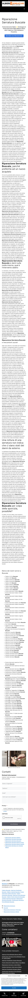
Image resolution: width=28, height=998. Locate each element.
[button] (26, 975)
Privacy (4, 805)
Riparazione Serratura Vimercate (12, 909)
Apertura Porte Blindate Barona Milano (12, 954)
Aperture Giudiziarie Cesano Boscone (12, 960)
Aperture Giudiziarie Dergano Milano (11, 969)
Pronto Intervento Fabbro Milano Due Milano (13, 962)
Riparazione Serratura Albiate (11, 911)
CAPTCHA (5, 813)
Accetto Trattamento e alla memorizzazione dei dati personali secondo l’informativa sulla (13, 810)
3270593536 (10, 932)
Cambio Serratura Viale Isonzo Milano (12, 967)
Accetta (14, 987)
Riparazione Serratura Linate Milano (11, 965)
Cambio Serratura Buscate (9, 898)
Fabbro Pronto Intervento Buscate (16, 897)
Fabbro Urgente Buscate (13, 892)
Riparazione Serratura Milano (12, 837)
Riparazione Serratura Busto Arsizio (14, 842)
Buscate (6, 908)
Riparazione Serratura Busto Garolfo (14, 844)
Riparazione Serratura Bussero (13, 841)
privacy (5, 811)
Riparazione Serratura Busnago (13, 839)
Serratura (4, 883)
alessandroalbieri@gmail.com (13, 934)
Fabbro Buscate (6, 890)
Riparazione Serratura (9, 906)
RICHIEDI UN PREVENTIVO (14, 36)
